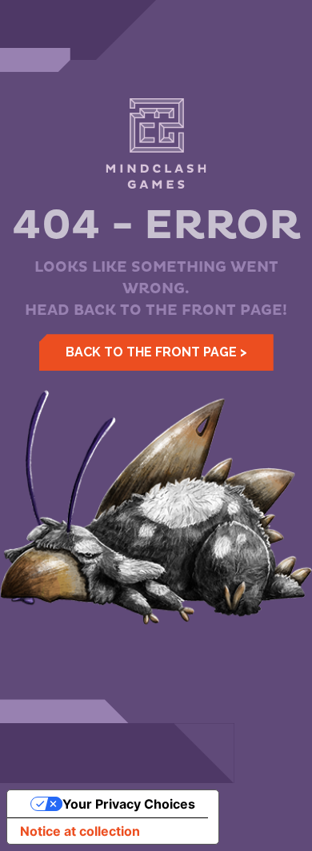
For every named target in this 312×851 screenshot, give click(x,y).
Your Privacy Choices (128, 804)
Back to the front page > (156, 352)
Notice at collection (80, 831)
